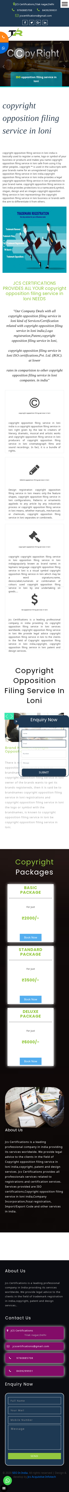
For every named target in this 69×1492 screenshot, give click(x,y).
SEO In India (20, 1473)
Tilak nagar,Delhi (35, 1335)
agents (16, 1242)
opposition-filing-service (15, 1238)
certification (40, 1246)
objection (37, 1238)
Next (64, 66)
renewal (42, 1242)
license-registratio (20, 1246)
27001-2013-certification (38, 1254)
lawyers (49, 1238)
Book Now (30, 937)
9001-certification (11, 1250)
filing (57, 1238)
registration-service (12, 1234)
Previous (3, 66)
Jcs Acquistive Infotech (42, 1477)
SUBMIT (44, 772)
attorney (5, 1242)
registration (28, 1242)
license (4, 1246)
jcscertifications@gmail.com (36, 15)
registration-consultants (40, 1234)
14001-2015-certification (38, 1250)
